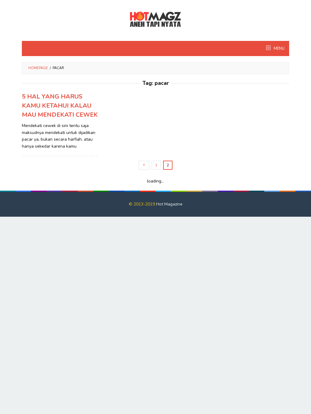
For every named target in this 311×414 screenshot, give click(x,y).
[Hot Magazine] (155, 19)
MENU (279, 48)
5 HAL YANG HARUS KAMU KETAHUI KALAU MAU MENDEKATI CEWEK (60, 105)
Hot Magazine (169, 204)
